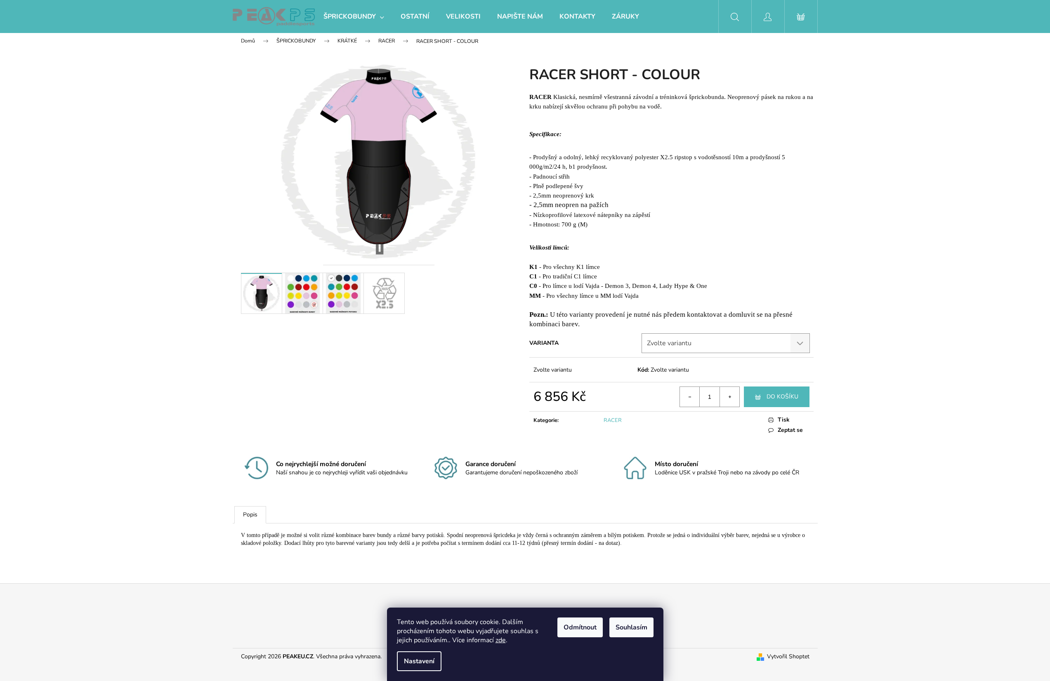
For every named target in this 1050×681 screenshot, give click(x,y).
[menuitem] (353, 16)
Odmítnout (580, 627)
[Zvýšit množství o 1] (729, 397)
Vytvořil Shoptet (788, 656)
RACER (613, 420)
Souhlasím (631, 627)
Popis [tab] (250, 514)
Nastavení (419, 661)
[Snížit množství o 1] (690, 397)
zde (501, 640)
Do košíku (782, 397)
